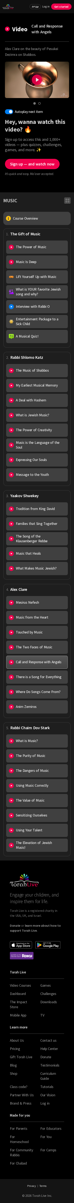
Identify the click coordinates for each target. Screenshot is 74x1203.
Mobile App (18, 1015)
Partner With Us (22, 1095)
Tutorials (46, 1086)
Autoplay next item (29, 111)
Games (45, 985)
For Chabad (18, 1163)
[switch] (9, 111)
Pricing (15, 1048)
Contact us (48, 1040)
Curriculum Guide (48, 1076)
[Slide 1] (34, 103)
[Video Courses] (67, 200)
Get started (61, 6)
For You (46, 1136)
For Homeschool (19, 1139)
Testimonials (49, 1065)
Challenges (48, 993)
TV (42, 1015)
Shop (13, 1073)
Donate (45, 1057)
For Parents (18, 1128)
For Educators (50, 1128)
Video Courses (20, 985)
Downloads (48, 1002)
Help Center (49, 1048)
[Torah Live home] (8, 6)
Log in (45, 6)
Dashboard (18, 993)
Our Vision (47, 1095)
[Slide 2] (39, 103)
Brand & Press (20, 1103)
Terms (43, 1186)
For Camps (48, 1150)
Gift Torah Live (21, 1057)
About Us (17, 1040)
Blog (13, 1065)
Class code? (18, 1086)
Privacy (31, 1186)
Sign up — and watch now (32, 163)
